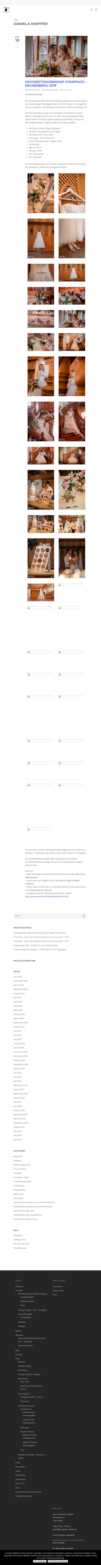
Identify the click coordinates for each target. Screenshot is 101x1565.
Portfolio (19, 1291)
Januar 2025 (19, 985)
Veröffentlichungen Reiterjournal (28, 1215)
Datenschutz (58, 1291)
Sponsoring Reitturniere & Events (31, 1387)
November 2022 (21, 1056)
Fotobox (21, 1362)
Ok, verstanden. (39, 1561)
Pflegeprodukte (27, 1301)
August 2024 (19, 993)
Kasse (17, 1471)
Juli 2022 (17, 1073)
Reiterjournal (25, 1409)
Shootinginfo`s (24, 1394)
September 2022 (21, 1064)
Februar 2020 (19, 1110)
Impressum (58, 1286)
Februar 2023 (19, 1043)
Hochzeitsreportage (50, 90)
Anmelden (18, 1235)
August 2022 (19, 1069)
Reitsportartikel (27, 1297)
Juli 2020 (17, 1102)
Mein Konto (20, 1475)
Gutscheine (23, 1370)
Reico (22, 1305)
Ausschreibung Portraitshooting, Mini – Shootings (32, 1340)
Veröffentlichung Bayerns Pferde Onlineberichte (34, 1202)
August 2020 (19, 1098)
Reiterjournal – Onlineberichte (29, 1421)
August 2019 (19, 1127)
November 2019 (20, 1114)
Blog (17, 1350)
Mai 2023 (17, 1039)
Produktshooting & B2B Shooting (32, 1294)
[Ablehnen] (98, 1557)
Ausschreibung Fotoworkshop (28, 1492)
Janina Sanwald (34, 90)
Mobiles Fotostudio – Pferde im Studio (31, 1456)
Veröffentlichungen (26, 1406)
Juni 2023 (18, 1035)
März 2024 (18, 1010)
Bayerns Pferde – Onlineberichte (30, 1436)
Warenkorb (20, 1467)
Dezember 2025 (20, 981)
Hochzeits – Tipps (21, 1177)
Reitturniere (19, 1194)
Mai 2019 (17, 1135)
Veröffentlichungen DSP (24, 1211)
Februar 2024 (19, 1014)
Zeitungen (24, 1427)
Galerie (18, 1331)
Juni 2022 (18, 1077)
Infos (17, 1359)
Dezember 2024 (21, 989)
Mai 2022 (17, 1081)
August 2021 (19, 1089)
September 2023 (21, 1023)
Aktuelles (19, 1335)
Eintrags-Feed (20, 1240)
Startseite (19, 1286)
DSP (22, 1450)
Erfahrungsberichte (22, 1165)
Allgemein (18, 1156)
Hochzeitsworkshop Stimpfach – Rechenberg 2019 (56, 83)
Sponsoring (23, 1379)
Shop (17, 1463)
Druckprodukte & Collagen (29, 1374)
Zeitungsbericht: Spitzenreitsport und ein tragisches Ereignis (40, 933)
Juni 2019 (18, 1131)
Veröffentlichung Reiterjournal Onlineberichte (33, 1207)
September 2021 (21, 1085)
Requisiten (25, 1401)
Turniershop (20, 1479)
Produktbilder (19, 1190)
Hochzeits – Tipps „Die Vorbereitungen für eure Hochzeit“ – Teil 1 (41, 941)
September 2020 (21, 1094)
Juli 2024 (17, 998)
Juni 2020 (18, 1106)
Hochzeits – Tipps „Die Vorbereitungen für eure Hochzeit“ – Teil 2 (41, 937)
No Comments (66, 90)
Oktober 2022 (19, 1060)
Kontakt (18, 1354)
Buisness (17, 1161)
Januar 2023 (19, 1048)
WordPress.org (20, 1248)
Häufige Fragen (24, 1366)
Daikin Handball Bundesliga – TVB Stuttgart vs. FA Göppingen (40, 949)
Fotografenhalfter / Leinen (31, 1397)
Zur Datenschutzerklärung (58, 1561)
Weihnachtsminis (25, 1346)
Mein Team (25, 1382)
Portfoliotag (19, 1186)
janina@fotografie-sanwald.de (65, 1529)
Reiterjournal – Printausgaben (29, 1414)
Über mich (19, 1483)
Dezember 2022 (21, 1052)
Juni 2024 (18, 1002)
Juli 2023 (17, 1031)
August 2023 (19, 1027)
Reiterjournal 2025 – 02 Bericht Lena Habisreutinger (36, 945)
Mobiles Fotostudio (23, 1496)
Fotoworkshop (20, 1169)
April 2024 (18, 1006)
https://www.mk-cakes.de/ (41, 890)
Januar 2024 (19, 1018)
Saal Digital (18, 1198)
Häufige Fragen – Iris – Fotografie (32, 1310)
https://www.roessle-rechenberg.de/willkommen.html (47, 896)
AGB (17, 1488)
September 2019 (21, 1123)
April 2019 (18, 1140)
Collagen (21, 1326)
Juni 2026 (18, 977)
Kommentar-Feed (21, 1244)
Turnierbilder (25, 1317)
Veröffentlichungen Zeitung (26, 1219)
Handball (17, 1173)
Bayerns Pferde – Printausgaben (30, 1444)
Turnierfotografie (25, 1314)
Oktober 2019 (19, 1119)
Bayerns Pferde (27, 1432)
